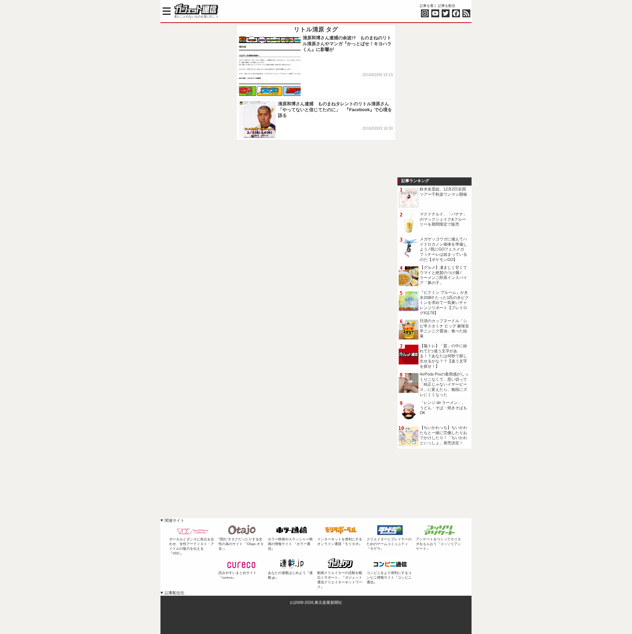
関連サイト (174, 520)
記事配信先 (174, 593)
